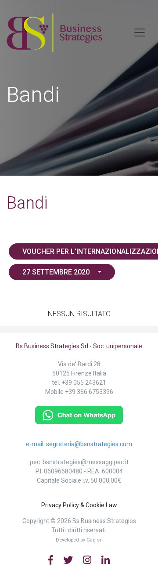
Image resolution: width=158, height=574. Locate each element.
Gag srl (94, 540)
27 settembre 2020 (56, 272)
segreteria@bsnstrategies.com (89, 444)
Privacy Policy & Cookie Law (79, 505)
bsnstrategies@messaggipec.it (86, 462)
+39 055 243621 (83, 382)
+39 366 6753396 (89, 391)
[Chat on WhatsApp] (79, 414)
